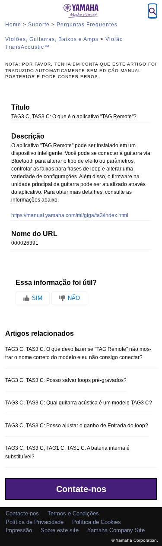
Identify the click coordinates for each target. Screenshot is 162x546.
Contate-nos (81, 489)
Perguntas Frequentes (87, 25)
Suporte (39, 25)
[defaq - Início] (81, 11)
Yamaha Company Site (116, 530)
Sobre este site (60, 530)
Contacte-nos (22, 513)
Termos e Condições (73, 513)
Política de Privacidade (35, 522)
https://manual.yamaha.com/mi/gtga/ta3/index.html (69, 215)
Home (13, 25)
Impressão (19, 530)
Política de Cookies (96, 522)
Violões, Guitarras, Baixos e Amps (51, 39)
